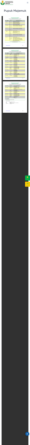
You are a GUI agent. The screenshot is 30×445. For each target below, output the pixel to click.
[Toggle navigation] (27, 3)
